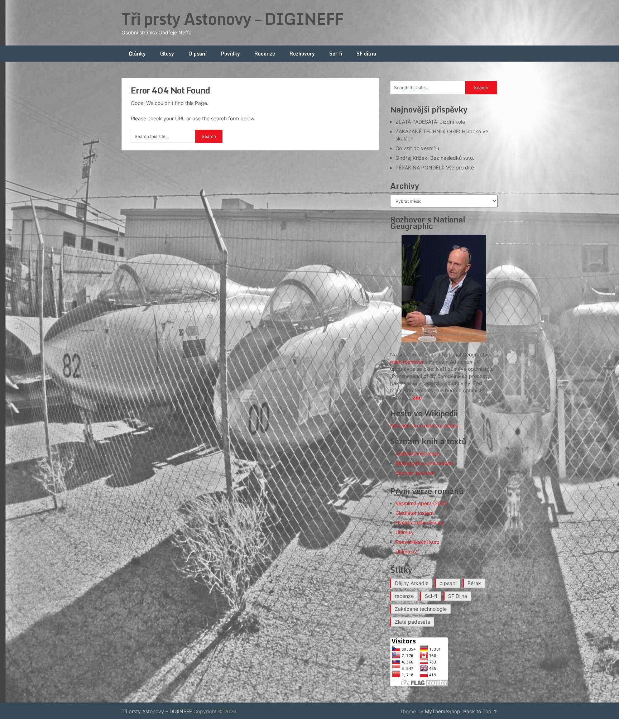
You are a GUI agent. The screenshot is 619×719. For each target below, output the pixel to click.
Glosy (167, 53)
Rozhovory (302, 53)
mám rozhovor (407, 362)
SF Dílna (457, 596)
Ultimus (404, 532)
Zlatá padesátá (412, 622)
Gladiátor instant (414, 513)
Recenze (264, 53)
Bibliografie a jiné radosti (424, 463)
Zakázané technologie (421, 609)
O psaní (197, 53)
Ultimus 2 (406, 551)
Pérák (474, 583)
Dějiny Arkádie (411, 583)
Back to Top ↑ (480, 711)
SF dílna (366, 53)
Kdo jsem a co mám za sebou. (425, 425)
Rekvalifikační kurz (417, 542)
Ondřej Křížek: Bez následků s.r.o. (434, 158)
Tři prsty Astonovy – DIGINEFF (232, 19)
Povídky (230, 53)
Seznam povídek (415, 473)
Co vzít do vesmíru (417, 148)
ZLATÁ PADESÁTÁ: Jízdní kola (430, 122)
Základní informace (417, 453)
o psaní (448, 583)
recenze (404, 596)
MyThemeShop (442, 711)
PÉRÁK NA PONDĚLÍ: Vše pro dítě (434, 167)
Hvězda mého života (419, 522)
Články (137, 53)
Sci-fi (335, 53)
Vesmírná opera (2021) (421, 503)
